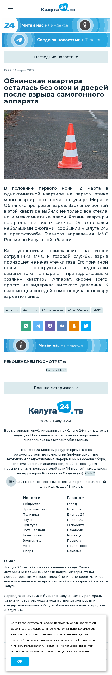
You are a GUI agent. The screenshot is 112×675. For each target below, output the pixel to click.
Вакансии (75, 530)
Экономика (32, 540)
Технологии (32, 535)
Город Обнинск (79, 310)
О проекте (76, 525)
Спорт (28, 551)
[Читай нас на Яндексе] (56, 345)
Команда (74, 535)
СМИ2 (90, 473)
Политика (31, 514)
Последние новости (53, 57)
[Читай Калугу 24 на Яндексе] (56, 25)
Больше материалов (54, 387)
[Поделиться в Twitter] (86, 326)
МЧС (98, 310)
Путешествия (34, 530)
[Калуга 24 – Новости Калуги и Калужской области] (58, 7)
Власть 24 (75, 520)
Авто (27, 546)
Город (72, 504)
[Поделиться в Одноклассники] (74, 326)
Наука (28, 520)
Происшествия (53, 310)
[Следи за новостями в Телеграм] (56, 40)
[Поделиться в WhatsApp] (26, 326)
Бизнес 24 (75, 514)
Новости (13, 310)
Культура (30, 525)
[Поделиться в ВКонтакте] (62, 326)
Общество (31, 504)
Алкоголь (31, 310)
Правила (74, 540)
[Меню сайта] (10, 8)
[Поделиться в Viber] (50, 326)
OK (19, 661)
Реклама (74, 551)
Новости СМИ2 (56, 370)
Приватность (77, 546)
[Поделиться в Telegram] (38, 326)
